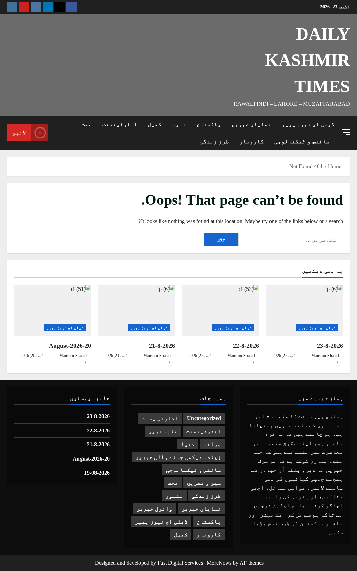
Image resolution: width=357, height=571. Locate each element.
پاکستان (209, 124)
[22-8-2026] (220, 310)
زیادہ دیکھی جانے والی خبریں (178, 457)
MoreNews (219, 563)
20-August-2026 (70, 345)
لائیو (19, 133)
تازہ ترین (162, 431)
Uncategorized (204, 418)
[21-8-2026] (136, 310)
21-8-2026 (162, 345)
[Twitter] (59, 7)
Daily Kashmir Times (307, 60)
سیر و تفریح (204, 483)
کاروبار (252, 141)
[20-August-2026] (52, 310)
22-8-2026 (246, 345)
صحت (87, 124)
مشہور (174, 496)
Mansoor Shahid (325, 355)
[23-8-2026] (304, 310)
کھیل (155, 124)
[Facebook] (71, 7)
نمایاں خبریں (251, 124)
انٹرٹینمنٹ (119, 124)
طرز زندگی (214, 141)
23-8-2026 (330, 345)
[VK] (36, 7)
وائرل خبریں (154, 509)
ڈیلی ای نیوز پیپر (308, 124)
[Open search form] (56, 132)
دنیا (179, 124)
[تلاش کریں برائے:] (290, 239)
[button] (346, 132)
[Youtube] (24, 7)
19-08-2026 (97, 473)
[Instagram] (12, 7)
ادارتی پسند (160, 418)
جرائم (212, 444)
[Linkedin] (48, 7)
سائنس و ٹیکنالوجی (301, 141)
